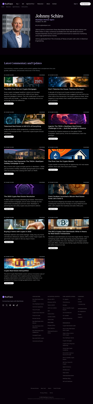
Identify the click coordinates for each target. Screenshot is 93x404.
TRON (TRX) (51, 319)
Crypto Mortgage (67, 340)
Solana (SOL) (51, 313)
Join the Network (67, 312)
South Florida (57, 388)
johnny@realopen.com (43, 25)
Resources (40, 3)
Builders (65, 305)
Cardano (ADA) (51, 316)
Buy (17, 3)
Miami (49, 388)
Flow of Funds (36, 309)
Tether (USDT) (51, 305)
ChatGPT (80, 317)
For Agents (65, 299)
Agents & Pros (30, 3)
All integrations (82, 311)
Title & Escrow (66, 302)
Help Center (66, 372)
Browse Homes (36, 318)
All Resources (66, 369)
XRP (49, 311)
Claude (79, 314)
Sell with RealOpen (67, 381)
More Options (51, 328)
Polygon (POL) (51, 325)
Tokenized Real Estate (68, 375)
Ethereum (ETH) (52, 302)
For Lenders (66, 315)
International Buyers (38, 341)
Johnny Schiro (25, 6)
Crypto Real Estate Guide (69, 325)
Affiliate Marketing (67, 318)
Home (2, 6)
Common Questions (38, 306)
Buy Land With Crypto (38, 338)
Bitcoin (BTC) (51, 299)
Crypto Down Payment (38, 312)
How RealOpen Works (38, 304)
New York (43, 388)
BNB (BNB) (50, 322)
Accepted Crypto (37, 335)
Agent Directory (16, 6)
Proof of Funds (36, 315)
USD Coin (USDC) (52, 308)
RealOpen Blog (66, 378)
